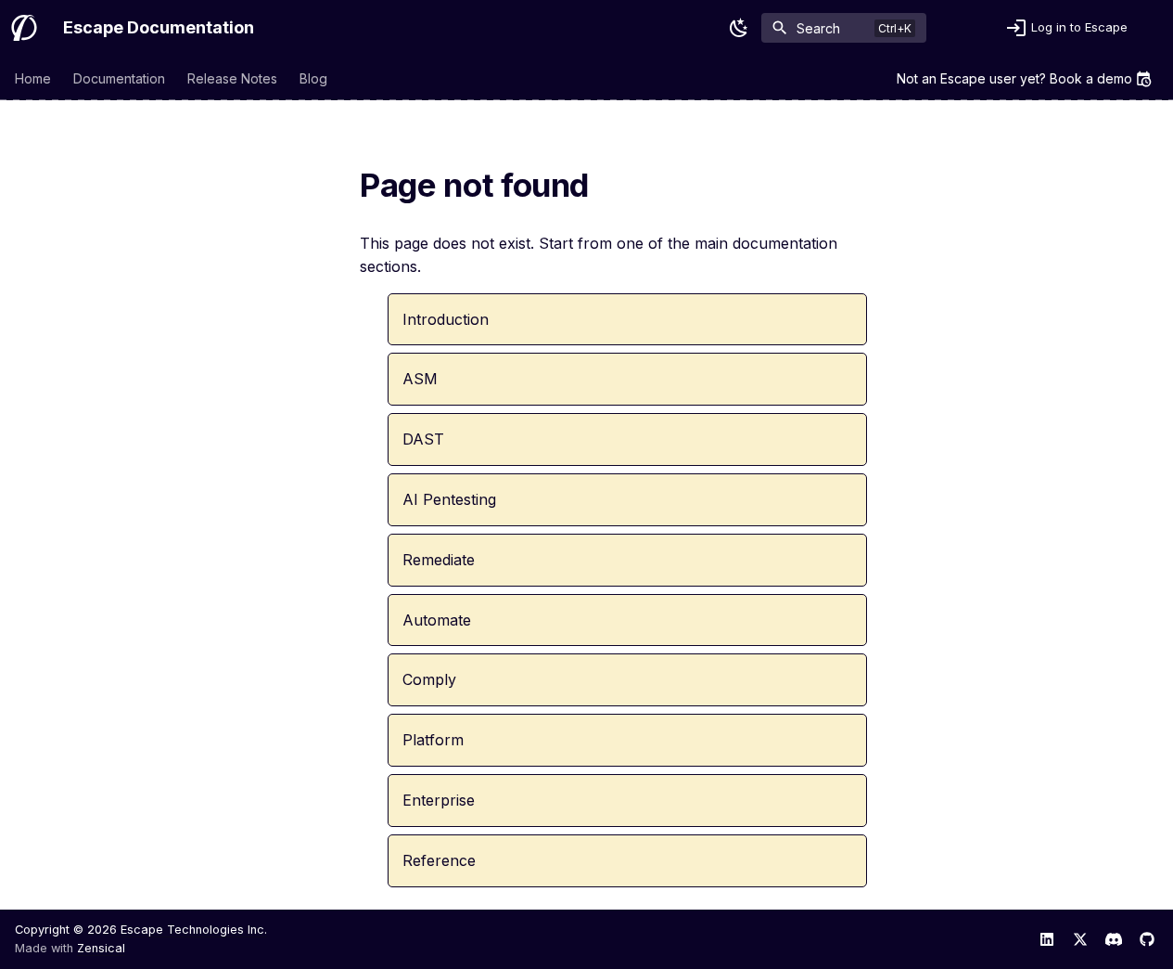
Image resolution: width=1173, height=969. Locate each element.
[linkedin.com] (1047, 939)
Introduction (445, 319)
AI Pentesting (449, 499)
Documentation (119, 78)
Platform (433, 739)
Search (818, 28)
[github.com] (1147, 939)
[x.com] (1080, 939)
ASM (420, 378)
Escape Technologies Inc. (194, 930)
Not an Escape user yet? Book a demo (1014, 78)
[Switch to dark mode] (739, 27)
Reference (439, 860)
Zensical (101, 948)
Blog (313, 78)
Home (33, 78)
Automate (436, 620)
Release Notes (232, 78)
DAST (423, 439)
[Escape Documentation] (24, 28)
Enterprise (438, 800)
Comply (429, 679)
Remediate (438, 559)
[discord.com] (1113, 939)
